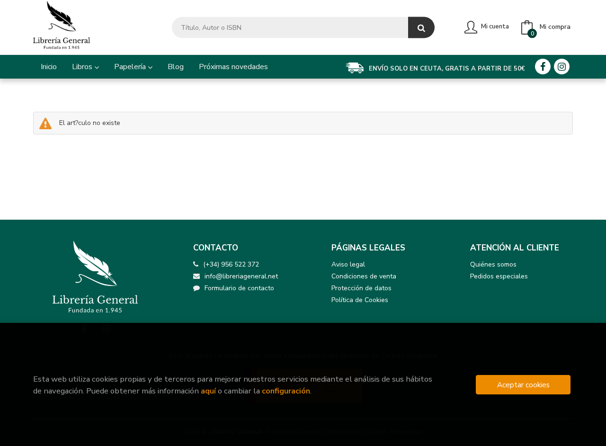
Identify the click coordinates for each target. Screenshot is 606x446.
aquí (208, 390)
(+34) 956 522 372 (231, 264)
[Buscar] (421, 27)
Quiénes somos (493, 264)
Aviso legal (348, 264)
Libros (83, 67)
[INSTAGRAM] (562, 66)
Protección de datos (361, 288)
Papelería (131, 67)
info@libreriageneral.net (241, 276)
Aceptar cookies (523, 385)
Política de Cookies (359, 299)
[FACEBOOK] (543, 66)
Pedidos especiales (499, 276)
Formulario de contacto (239, 288)
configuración (286, 390)
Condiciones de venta (363, 276)
